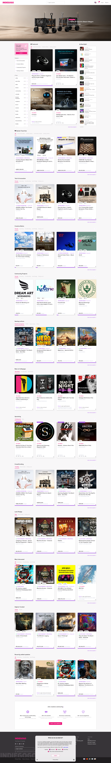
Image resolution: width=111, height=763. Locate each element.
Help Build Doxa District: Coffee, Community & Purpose (23, 399)
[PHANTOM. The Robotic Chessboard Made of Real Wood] (87, 146)
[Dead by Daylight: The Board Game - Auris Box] (24, 336)
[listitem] (21, 78)
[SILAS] (87, 241)
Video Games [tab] (32, 323)
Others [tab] (37, 323)
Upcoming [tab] (21, 181)
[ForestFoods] (66, 288)
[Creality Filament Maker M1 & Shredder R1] (24, 146)
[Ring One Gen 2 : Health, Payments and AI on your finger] (42, 60)
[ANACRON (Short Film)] (87, 431)
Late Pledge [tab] (34, 181)
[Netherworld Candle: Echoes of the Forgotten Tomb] (87, 527)
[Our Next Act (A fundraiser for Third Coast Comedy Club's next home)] (24, 241)
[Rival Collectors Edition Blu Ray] (45, 384)
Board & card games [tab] (19, 323)
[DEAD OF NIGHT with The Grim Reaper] (66, 384)
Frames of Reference (43, 255)
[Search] (48, 2)
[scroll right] (76, 47)
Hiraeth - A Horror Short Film (66, 445)
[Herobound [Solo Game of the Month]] (45, 336)
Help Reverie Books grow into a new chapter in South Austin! (45, 304)
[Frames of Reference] (45, 241)
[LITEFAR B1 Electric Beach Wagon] (45, 193)
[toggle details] (52, 85)
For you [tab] (16, 181)
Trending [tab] (17, 466)
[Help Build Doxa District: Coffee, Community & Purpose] (24, 384)
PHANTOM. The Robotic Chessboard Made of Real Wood (86, 161)
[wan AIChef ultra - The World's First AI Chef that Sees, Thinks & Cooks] (66, 60)
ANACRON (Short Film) (85, 445)
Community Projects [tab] (38, 133)
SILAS (80, 255)
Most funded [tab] (23, 466)
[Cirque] (87, 336)
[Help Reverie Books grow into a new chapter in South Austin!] (45, 288)
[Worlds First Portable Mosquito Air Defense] (66, 146)
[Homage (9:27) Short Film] (87, 384)
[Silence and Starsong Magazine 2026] (45, 431)
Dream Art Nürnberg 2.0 (22, 302)
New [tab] (23, 419)
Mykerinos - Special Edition (65, 350)
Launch (21, 53)
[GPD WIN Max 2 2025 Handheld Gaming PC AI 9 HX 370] (45, 146)
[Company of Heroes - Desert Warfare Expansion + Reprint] (24, 527)
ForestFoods (61, 302)
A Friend (34, 114)
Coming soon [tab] (18, 419)
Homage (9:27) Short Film (86, 398)
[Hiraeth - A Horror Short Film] (66, 431)
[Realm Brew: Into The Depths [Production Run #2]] (87, 479)
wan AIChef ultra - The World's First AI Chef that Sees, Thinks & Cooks (65, 77)
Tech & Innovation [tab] (37, 46)
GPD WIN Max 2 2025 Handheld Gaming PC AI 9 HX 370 (45, 161)
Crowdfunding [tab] (28, 181)
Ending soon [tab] (41, 181)
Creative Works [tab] (45, 46)
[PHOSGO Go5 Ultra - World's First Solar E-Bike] (66, 99)
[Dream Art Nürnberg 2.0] (24, 288)
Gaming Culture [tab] (53, 46)
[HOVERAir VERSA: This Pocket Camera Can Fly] (24, 193)
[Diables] (66, 527)
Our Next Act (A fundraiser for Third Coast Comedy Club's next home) (23, 256)
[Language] (95, 2)
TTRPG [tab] (26, 323)
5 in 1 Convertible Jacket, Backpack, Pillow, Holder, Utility (86, 209)
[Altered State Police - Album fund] (66, 241)
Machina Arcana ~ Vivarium (44, 540)
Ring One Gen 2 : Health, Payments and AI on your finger (65, 209)
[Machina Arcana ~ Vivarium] (45, 527)
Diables (60, 540)
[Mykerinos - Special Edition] (66, 336)
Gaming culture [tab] (46, 133)
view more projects (72, 126)
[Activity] (98, 2)
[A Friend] (42, 99)
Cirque (81, 350)
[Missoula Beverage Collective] (87, 288)
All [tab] (31, 46)
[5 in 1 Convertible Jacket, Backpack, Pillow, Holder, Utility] (87, 193)
